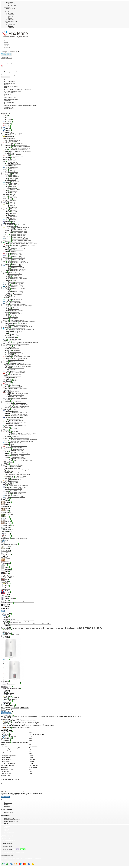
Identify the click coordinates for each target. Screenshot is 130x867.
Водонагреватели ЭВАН (15, 293)
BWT (7, 167)
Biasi (7, 178)
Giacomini (8, 276)
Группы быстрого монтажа (16, 368)
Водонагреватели (9, 223)
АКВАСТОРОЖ (10, 598)
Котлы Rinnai (12, 200)
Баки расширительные (14, 466)
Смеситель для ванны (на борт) (20, 454)
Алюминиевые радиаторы (16, 320)
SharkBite (8, 494)
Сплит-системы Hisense (15, 493)
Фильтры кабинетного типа (19, 415)
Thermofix (8, 536)
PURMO (8, 428)
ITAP (7, 333)
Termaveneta (9, 523)
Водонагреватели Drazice (15, 259)
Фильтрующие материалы (19, 414)
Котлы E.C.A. (12, 196)
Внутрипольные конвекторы (16, 328)
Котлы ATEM (12, 192)
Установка (11, 19)
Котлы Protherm (12, 175)
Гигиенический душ (17, 447)
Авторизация (12, 5)
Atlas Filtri (8, 147)
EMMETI (8, 230)
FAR (7, 243)
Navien (7, 413)
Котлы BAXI (12, 159)
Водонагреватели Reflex (15, 277)
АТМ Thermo (9, 603)
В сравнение (24, 707)
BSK (5, 161)
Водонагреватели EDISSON (16, 261)
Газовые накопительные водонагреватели (20, 242)
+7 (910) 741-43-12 (6, 849)
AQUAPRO (9, 121)
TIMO (7, 508)
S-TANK (8, 466)
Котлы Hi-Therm (13, 172)
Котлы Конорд (12, 207)
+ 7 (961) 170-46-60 (6, 58)
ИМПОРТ (6, 638)
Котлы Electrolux (13, 178)
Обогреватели (8, 471)
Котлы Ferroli (12, 180)
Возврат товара (8, 812)
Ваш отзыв (4, 791)
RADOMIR (9, 438)
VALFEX (8, 554)
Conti (7, 203)
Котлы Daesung (12, 216)
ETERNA (8, 237)
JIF (6, 340)
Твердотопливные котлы (15, 156)
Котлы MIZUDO (13, 173)
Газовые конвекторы (14, 140)
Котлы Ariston (12, 157)
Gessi (7, 274)
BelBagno (8, 174)
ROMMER (8, 447)
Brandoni (8, 180)
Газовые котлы (12, 141)
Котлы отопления (9, 138)
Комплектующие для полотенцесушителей (24, 439)
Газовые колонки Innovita (19, 232)
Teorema (8, 519)
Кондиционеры (9, 484)
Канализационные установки (17, 304)
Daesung (8, 211)
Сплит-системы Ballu (14, 490)
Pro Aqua (8, 434)
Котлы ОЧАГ (12, 204)
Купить (3, 711)
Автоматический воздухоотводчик (18, 344)
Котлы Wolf (11, 221)
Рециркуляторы (9, 462)
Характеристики (9, 693)
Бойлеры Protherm (13, 275)
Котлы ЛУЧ (11, 218)
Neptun (7, 415)
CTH (7, 197)
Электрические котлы (14, 154)
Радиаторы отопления (11, 318)
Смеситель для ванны (17, 452)
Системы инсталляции (14, 442)
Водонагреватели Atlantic (15, 250)
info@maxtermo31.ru (7, 855)
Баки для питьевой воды (15, 465)
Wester (7, 581)
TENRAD (8, 502)
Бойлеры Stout (12, 280)
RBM (7, 440)
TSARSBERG (9, 514)
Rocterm (8, 455)
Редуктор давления (13, 355)
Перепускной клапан (14, 350)
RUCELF (8, 449)
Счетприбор (9, 709)
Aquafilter (8, 130)
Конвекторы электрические (16, 478)
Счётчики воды (12, 377)
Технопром (7, 717)
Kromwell (8, 367)
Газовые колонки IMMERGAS (20, 227)
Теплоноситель (12, 428)
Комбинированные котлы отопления (19, 153)
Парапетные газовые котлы (19, 149)
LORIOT (8, 369)
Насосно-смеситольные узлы (16, 371)
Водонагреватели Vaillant (15, 285)
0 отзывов (5, 634)
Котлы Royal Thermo (14, 189)
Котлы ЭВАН (12, 170)
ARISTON (8, 124)
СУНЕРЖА (9, 701)
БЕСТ (5, 610)
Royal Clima (9, 460)
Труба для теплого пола (18, 403)
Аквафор (8, 606)
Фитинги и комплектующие (16, 372)
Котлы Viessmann (13, 167)
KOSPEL (8, 359)
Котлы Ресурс (12, 213)
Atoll (7, 149)
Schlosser (8, 489)
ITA (6, 329)
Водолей (8, 625)
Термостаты (11, 361)
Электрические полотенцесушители (22, 441)
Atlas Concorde (10, 145)
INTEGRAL (7, 327)
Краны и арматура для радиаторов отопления (21, 321)
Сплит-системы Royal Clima (16, 497)
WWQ (7, 573)
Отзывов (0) (7, 694)
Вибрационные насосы (15, 299)
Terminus (8, 527)
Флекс (5, 729)
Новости (10, 16)
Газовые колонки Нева (18, 237)
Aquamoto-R (9, 132)
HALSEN (8, 291)
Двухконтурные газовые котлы (20, 146)
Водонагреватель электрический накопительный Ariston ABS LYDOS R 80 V (27, 624)
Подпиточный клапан (14, 352)
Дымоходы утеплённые (15, 396)
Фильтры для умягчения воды (17, 422)
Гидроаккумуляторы (14, 468)
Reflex (7, 451)
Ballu (7, 170)
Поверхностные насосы (15, 313)
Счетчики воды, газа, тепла (12, 376)
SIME (7, 474)
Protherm (8, 436)
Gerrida (5, 272)
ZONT (7, 586)
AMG (7, 117)
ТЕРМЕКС (9, 711)
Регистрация (11, 4)
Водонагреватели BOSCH (16, 253)
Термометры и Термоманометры (17, 358)
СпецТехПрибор (10, 705)
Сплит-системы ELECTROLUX (17, 492)
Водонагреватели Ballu (15, 254)
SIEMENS (8, 472)
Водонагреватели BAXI (15, 251)
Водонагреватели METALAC (17, 269)
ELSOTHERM (10, 228)
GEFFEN (8, 260)
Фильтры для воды (10, 409)
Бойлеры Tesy (12, 296)
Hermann (8, 306)
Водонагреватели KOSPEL (16, 267)
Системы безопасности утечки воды (19, 356)
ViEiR (7, 567)
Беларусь (6, 617)
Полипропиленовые (14, 385)
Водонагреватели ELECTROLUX (18, 262)
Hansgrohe (8, 300)
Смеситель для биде (17, 450)
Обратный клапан (13, 348)
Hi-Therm (8, 308)
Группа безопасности (14, 345)
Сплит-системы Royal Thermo (17, 487)
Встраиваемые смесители (19, 446)
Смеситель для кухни (17, 457)
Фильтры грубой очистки (15, 420)
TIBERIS (8, 504)
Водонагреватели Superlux (16, 282)
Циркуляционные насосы (15, 310)
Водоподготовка (13, 411)
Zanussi (7, 588)
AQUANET (9, 119)
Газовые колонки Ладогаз (19, 231)
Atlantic (7, 143)
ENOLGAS (9, 232)
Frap (7, 256)
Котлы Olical (11, 199)
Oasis (7, 421)
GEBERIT (8, 258)
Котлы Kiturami (12, 188)
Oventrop (8, 423)
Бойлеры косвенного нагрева (16, 224)
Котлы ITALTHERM (14, 184)
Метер (7, 660)
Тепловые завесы (13, 481)
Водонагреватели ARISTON (16, 248)
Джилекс (8, 636)
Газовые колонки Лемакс (18, 229)
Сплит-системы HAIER (15, 489)
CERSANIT (7, 186)
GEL (5, 262)
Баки (5, 463)
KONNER (8, 357)
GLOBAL (8, 264)
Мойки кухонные (13, 431)
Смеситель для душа (17, 455)
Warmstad (6, 575)
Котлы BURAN (12, 211)
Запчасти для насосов (14, 302)
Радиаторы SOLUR (13, 336)
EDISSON (8, 222)
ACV (7, 115)
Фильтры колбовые (13, 423)
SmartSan (8, 496)
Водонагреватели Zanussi (15, 290)
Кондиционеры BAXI (14, 495)
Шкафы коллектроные (14, 374)
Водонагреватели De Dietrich (16, 258)
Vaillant (7, 561)
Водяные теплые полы (14, 401)
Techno (7, 517)
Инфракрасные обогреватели (16, 473)
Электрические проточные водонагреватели (21, 245)
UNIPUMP (8, 546)
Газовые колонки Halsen (18, 234)
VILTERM (8, 559)
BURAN (8, 165)
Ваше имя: (4, 784)
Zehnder (8, 592)
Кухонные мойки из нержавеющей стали (23, 433)
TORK (7, 511)
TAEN (7, 500)
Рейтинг (3, 795)
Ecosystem (8, 239)
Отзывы (6, 830)
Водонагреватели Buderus (15, 256)
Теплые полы (8, 399)
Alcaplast (8, 126)
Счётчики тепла (12, 380)
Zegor (7, 590)
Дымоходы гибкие (13, 391)
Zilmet (7, 594)
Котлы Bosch (12, 161)
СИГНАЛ (8, 696)
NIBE (7, 407)
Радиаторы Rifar (13, 334)
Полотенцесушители (14, 436)
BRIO (5, 159)
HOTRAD (8, 295)
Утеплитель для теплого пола (20, 404)
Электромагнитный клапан (16, 363)
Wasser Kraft (9, 577)
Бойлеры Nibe (12, 272)
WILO (7, 571)
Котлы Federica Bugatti (14, 164)
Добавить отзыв (5, 775)
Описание (7, 691)
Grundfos (8, 287)
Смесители (11, 444)
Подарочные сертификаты (12, 819)
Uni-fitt (7, 548)
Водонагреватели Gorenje (15, 264)
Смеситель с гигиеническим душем (22, 460)
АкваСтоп (6, 604)
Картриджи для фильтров (15, 417)
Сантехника (7, 430)
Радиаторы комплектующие (12, 688)
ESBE (7, 234)
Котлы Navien (12, 186)
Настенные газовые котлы (19, 143)
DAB (7, 205)
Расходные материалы (11, 427)
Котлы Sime (11, 202)
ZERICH (8, 583)
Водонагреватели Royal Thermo (17, 278)
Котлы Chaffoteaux (13, 176)
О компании (11, 24)
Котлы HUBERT (13, 197)
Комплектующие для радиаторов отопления (21, 329)
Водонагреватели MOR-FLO (16, 270)
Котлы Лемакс (12, 168)
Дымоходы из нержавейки (16, 395)
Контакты (11, 14)
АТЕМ (7, 600)
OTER (5, 419)
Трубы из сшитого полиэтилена (17, 388)
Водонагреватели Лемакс (15, 291)
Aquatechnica (9, 136)
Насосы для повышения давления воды (20, 305)
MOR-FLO (8, 384)
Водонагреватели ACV (15, 247)
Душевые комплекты (17, 449)
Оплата (10, 18)
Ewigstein (8, 241)
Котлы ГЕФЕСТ (13, 208)
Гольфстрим (9, 632)
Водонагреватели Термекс (16, 283)
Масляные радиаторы (14, 479)
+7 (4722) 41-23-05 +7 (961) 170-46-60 (6, 54)
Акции (6, 823)
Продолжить (5, 796)
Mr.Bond (8, 401)
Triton (7, 540)
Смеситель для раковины (18, 458)
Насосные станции (13, 312)
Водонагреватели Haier (15, 266)
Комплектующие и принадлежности (19, 474)
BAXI (7, 151)
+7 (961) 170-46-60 (6, 846)
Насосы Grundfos (13, 317)
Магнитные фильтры (14, 419)
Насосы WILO (12, 315)
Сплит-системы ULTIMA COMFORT (19, 485)
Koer (7, 363)
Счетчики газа (12, 379)
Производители (5, 113)
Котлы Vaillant (12, 165)
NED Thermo (9, 403)
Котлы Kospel (12, 194)
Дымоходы (7, 390)
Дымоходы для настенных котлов (18, 393)
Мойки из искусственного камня (21, 434)
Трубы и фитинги (9, 382)
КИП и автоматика (10, 341)
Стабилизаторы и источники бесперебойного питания (20, 470)
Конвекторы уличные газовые (17, 476)
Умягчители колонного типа (19, 412)
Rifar (7, 453)
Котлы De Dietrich (13, 181)
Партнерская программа (11, 821)
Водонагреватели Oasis (15, 274)
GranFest (8, 285)
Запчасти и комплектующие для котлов (19, 151)
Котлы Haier (11, 215)
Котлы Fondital (12, 183)
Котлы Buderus (12, 162)
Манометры (11, 347)
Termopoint (8, 529)
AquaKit (8, 128)
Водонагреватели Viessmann (16, 288)
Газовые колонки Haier (18, 235)
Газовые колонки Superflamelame (21, 240)
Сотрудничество (9, 832)
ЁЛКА (7, 596)
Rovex (7, 457)
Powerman (8, 432)
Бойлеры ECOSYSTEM (15, 294)
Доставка (10, 13)
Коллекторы (11, 369)
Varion (5, 565)
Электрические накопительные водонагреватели (22, 243)
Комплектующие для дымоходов (17, 398)
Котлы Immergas (13, 191)
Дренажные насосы (14, 301)
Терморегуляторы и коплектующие (18, 406)
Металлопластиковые (14, 384)
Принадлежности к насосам (12, 683)
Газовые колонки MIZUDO (19, 239)
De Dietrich (9, 215)
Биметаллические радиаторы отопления (20, 326)
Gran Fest (8, 280)
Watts (7, 579)
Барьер (7, 616)
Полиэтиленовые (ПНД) (15, 387)
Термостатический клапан (16, 360)
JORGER (8, 342)
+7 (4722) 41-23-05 (6, 843)
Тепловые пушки (13, 482)
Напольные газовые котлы (19, 145)
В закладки (15, 707)
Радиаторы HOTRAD (14, 339)
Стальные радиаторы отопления (17, 323)
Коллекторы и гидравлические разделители (17, 364)
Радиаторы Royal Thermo (15, 331)
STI (6, 485)
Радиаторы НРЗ (12, 337)
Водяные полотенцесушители (20, 438)
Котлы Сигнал (12, 210)
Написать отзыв (14, 634)
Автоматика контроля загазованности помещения (23, 342)
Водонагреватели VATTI (15, 286)
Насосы (6, 297)
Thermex (8, 534)
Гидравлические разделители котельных (20, 366)
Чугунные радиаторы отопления (17, 325)
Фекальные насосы (13, 309)
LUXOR (8, 371)
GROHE (8, 266)
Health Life (8, 302)
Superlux (8, 498)
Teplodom (8, 521)
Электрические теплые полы (16, 407)
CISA (7, 191)
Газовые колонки (13, 226)
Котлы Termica (12, 219)
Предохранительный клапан (16, 353)
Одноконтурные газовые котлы (20, 148)
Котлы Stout (11, 205)
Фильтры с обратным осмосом (17, 425)
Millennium (8, 392)
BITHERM (8, 153)
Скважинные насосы (14, 307)
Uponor (7, 552)
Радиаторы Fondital (13, 333)
